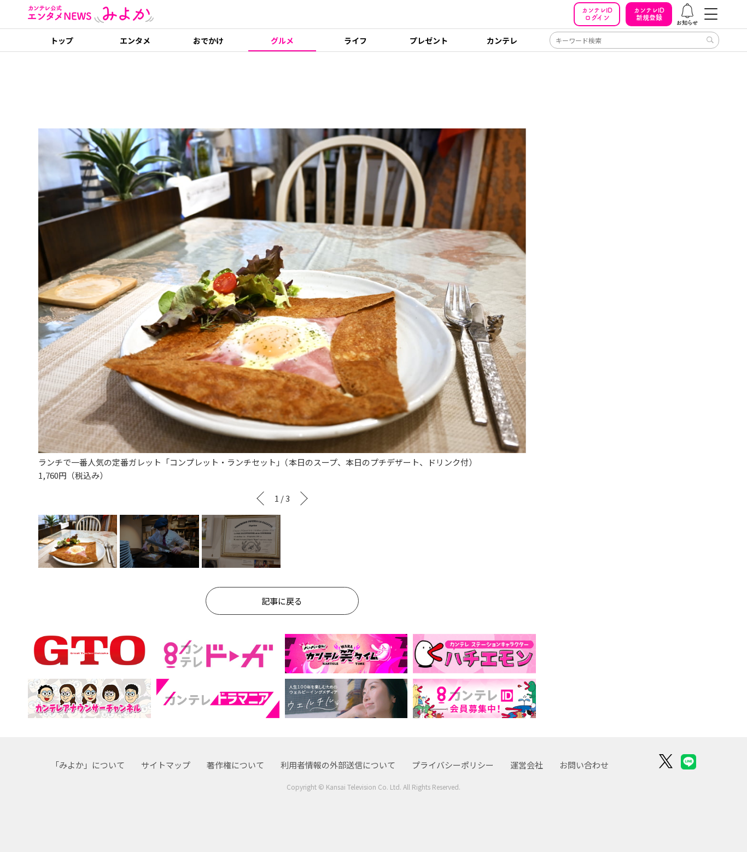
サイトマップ (165, 765)
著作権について (235, 765)
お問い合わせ (584, 765)
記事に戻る (281, 601)
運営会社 (526, 765)
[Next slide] (306, 498)
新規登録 (649, 14)
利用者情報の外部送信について (338, 765)
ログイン (597, 14)
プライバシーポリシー (453, 765)
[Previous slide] (258, 498)
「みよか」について (88, 765)
